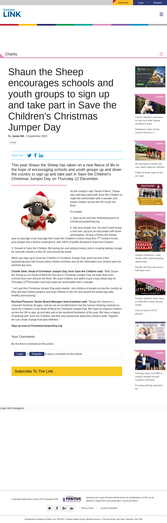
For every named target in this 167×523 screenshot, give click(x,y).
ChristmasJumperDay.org (84, 221)
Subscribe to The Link (34, 371)
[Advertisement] (83, 452)
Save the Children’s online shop (72, 238)
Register (157, 2)
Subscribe (123, 2)
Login (141, 2)
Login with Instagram (12, 408)
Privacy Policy (87, 508)
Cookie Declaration (108, 508)
